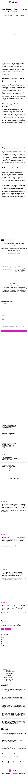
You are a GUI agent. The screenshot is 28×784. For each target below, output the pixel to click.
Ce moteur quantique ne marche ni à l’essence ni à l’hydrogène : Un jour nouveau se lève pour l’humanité (14, 747)
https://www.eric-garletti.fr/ (14, 285)
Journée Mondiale (8, 240)
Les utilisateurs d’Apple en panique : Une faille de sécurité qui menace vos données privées (20, 269)
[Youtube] (9, 629)
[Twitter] (6, 629)
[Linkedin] (14, 295)
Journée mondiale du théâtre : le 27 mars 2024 (7, 268)
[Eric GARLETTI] (14, 278)
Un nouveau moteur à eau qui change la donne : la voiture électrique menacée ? (13, 741)
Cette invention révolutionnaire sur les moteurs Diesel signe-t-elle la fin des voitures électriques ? (14, 734)
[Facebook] (2, 629)
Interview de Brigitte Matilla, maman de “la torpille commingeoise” (13, 762)
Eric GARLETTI (11, 15)
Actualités (14, 7)
